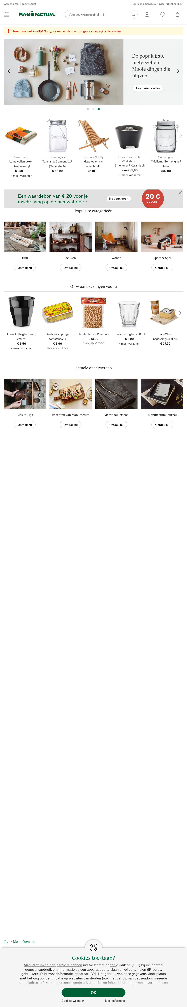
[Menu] (6, 14)
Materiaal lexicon (116, 415)
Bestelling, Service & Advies (158, 3)
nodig (114, 965)
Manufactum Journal (162, 415)
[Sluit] (180, 193)
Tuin (25, 258)
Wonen (116, 258)
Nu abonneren (15, 191)
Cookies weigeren (73, 1000)
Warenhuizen (11, 3)
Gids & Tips (25, 415)
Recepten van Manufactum (70, 415)
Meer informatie (115, 1000)
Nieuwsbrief (29, 3)
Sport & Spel (162, 258)
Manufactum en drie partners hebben (53, 965)
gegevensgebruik (38, 969)
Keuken (70, 258)
